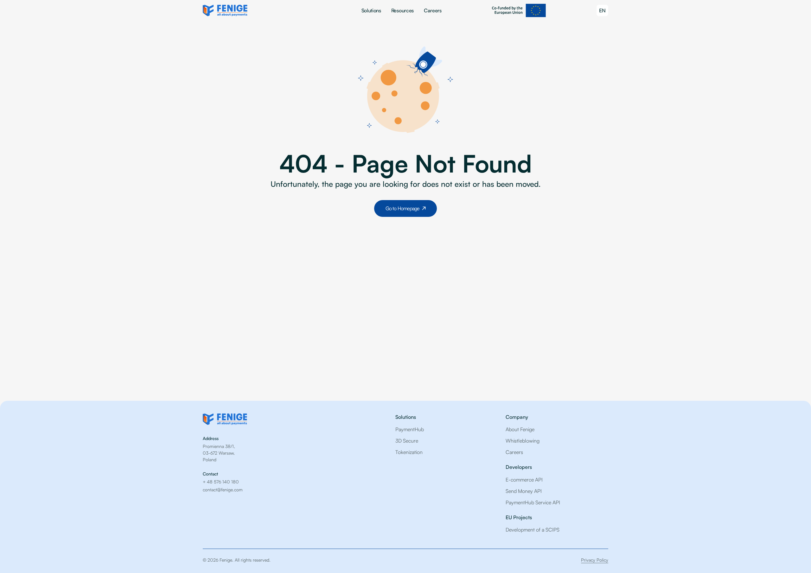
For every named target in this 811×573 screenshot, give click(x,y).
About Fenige (520, 429)
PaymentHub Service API (533, 502)
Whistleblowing (523, 441)
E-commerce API (524, 479)
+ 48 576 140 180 (221, 481)
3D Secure (406, 441)
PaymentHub (409, 429)
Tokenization (409, 452)
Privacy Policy (594, 560)
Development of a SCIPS (532, 529)
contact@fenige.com (223, 489)
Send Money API (524, 491)
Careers (433, 10)
